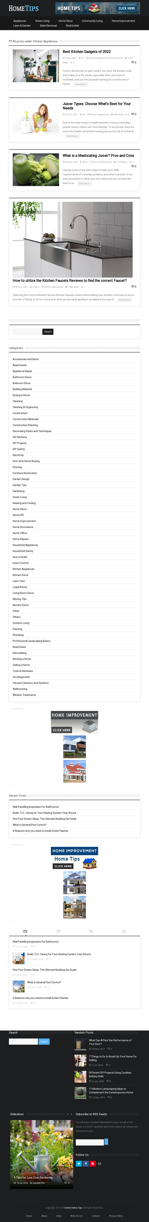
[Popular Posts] (58, 931)
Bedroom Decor (22, 383)
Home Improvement (123, 20)
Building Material (22, 389)
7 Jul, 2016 (97, 1065)
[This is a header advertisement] (97, 8)
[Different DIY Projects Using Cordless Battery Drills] (80, 1077)
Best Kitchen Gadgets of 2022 (87, 51)
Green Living (42, 20)
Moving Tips (20, 599)
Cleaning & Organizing (25, 407)
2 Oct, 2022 (36, 987)
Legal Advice (20, 587)
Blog (59, 1216)
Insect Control (21, 563)
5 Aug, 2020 (70, 58)
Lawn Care (19, 581)
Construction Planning (25, 425)
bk (82, 58)
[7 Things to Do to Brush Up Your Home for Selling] (80, 1060)
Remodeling (20, 653)
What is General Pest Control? (30, 824)
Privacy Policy (116, 1216)
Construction (20, 413)
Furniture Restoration (25, 473)
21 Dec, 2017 (71, 114)
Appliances (19, 20)
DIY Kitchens (20, 437)
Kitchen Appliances (98, 58)
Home (29, 1216)
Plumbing (18, 635)
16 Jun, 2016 (22, 1183)
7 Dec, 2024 (22, 946)
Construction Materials (26, 419)
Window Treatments (24, 694)
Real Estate (72, 25)
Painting (17, 629)
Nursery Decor (21, 605)
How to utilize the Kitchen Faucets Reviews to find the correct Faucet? (70, 280)
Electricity (18, 455)
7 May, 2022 (22, 1003)
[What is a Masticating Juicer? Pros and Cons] (36, 169)
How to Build (20, 557)
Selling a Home (21, 665)
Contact (96, 1216)
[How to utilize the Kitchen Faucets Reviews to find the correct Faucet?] (73, 240)
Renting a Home (22, 659)
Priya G (36, 287)
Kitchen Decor (116, 58)
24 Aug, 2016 (71, 162)
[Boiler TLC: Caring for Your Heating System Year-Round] (19, 958)
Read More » (81, 84)
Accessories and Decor (26, 359)
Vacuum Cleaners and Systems (31, 682)
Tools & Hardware (23, 671)
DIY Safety (19, 449)
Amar (85, 162)
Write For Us (76, 1216)
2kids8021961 (39, 1183)
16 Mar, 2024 (36, 959)
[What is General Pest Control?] (19, 986)
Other (16, 611)
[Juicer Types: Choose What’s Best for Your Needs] (36, 118)
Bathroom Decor (22, 377)
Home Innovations (23, 527)
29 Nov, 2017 (98, 1049)
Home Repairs (21, 539)
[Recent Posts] (25, 931)
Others (17, 617)
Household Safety (23, 551)
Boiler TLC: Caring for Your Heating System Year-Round (44, 812)
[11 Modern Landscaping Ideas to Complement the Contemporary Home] (80, 1093)
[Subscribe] (106, 1142)
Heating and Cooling (24, 503)
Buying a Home (21, 395)
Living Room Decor (23, 593)
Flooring (17, 467)
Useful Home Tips (73, 1208)
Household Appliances (25, 545)
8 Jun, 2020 (98, 1081)
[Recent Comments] (90, 931)
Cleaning (18, 401)
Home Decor (66, 20)
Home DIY (18, 515)
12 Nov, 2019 (98, 1097)
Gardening (19, 491)
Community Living (92, 20)
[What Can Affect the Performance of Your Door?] (80, 1044)
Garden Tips (20, 485)
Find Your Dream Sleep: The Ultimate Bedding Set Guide (44, 818)
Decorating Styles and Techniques (32, 431)
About (44, 1216)
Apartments (20, 365)
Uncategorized (21, 676)
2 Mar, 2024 (21, 975)
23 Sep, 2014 (21, 287)
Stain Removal (48, 25)
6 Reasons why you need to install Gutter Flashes (40, 830)
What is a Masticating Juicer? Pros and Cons (98, 155)
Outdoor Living (21, 623)
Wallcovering (20, 688)
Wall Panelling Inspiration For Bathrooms (36, 806)
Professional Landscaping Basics (31, 641)
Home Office (20, 533)
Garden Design (21, 479)
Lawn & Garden (22, 25)
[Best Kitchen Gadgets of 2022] (36, 65)
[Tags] (123, 931)
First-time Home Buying (26, 461)
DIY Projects (20, 443)
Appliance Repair (22, 371)
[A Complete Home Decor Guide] (24, 8)
